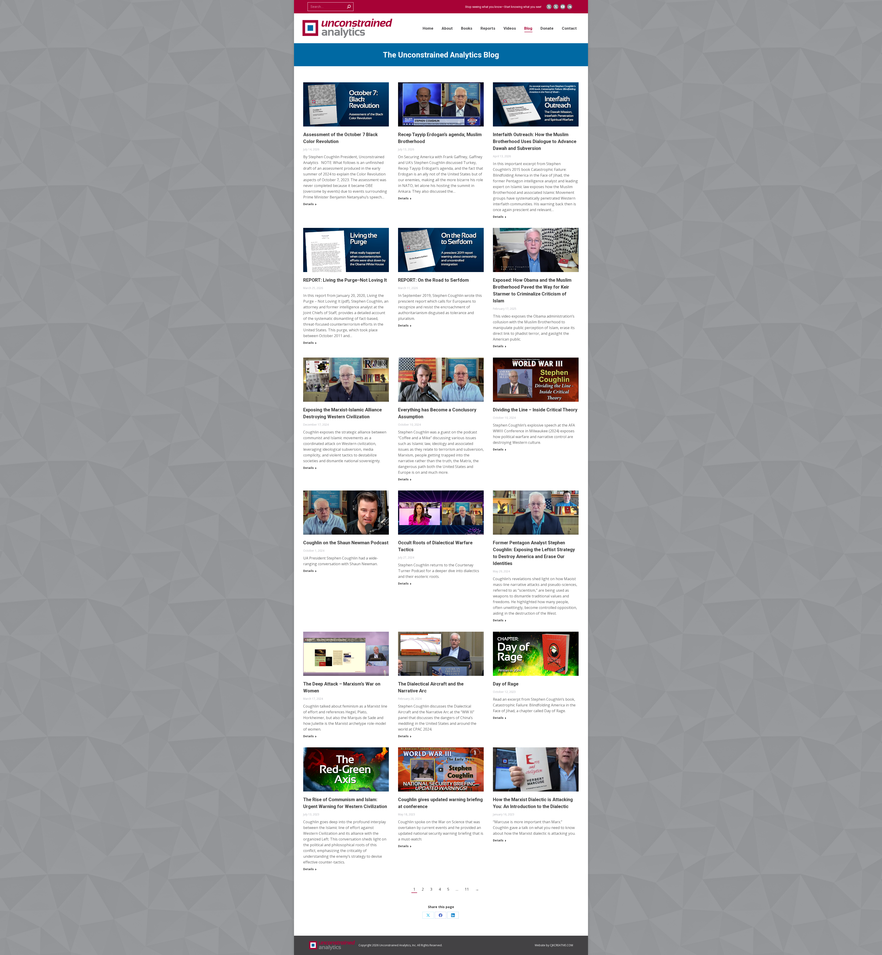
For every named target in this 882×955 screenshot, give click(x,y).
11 (467, 889)
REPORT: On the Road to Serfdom (433, 280)
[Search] (349, 6)
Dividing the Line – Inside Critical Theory (535, 410)
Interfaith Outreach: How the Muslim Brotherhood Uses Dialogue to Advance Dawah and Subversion (534, 141)
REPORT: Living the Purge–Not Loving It (345, 280)
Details (308, 204)
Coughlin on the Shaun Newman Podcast (345, 542)
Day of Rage (505, 684)
